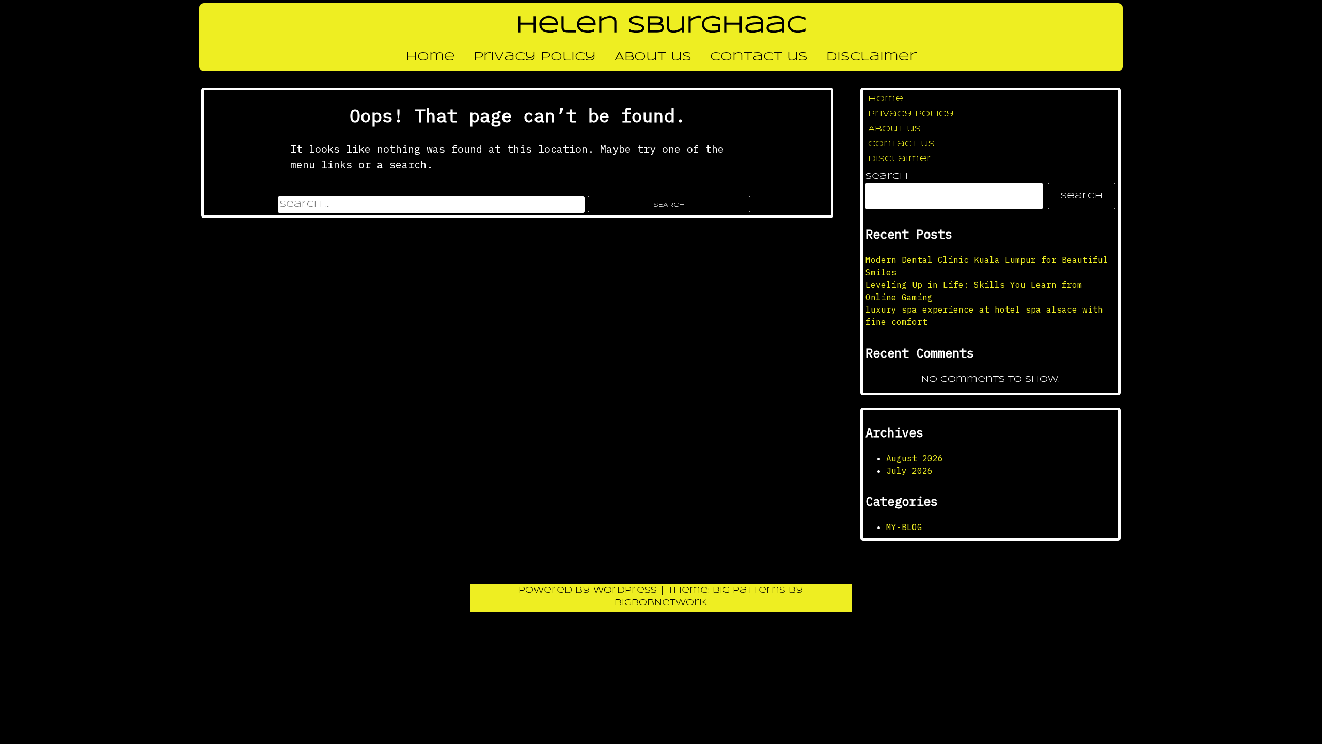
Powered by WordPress (589, 590)
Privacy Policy (535, 57)
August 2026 (914, 458)
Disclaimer (871, 57)
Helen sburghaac (661, 25)
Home (430, 57)
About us (653, 57)
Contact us (759, 57)
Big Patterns (749, 590)
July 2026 (909, 471)
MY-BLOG (904, 527)
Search (886, 176)
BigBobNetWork (660, 603)
